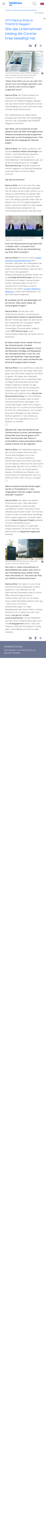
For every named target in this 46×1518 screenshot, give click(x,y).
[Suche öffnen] (34, 4)
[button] (30, 45)
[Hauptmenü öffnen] (4, 4)
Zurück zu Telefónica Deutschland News (20, 10)
